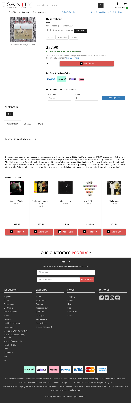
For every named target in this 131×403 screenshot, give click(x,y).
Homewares (9, 327)
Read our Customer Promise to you (65, 390)
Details (74, 37)
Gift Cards (40, 311)
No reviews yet (67, 30)
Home (38, 296)
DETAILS (27, 124)
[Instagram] (112, 299)
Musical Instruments (13, 341)
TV (5, 360)
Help (69, 304)
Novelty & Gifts (10, 345)
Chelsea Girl (114, 201)
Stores (70, 315)
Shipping (71, 296)
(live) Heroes (65, 201)
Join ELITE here (72, 58)
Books (6, 300)
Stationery (8, 352)
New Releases (42, 319)
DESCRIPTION (12, 124)
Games (7, 315)
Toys (6, 356)
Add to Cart (88, 63)
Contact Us (72, 311)
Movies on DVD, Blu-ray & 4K (16, 331)
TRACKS (40, 124)
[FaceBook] (102, 299)
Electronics (8, 308)
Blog (69, 308)
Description (62, 37)
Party (6, 349)
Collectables (9, 304)
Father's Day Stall (69, 12)
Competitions (41, 323)
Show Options (114, 98)
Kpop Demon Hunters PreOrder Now (106, 12)
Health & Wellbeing (12, 323)
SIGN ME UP (87, 280)
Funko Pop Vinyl (10, 311)
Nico (9, 114)
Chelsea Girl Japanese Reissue (41, 202)
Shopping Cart (42, 308)
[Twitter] (107, 299)
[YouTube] (118, 299)
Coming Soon (41, 315)
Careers (70, 300)
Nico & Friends (90, 201)
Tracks (50, 37)
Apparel (7, 296)
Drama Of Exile (16, 201)
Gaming (7, 319)
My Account (41, 300)
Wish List (39, 304)
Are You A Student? (44, 327)
